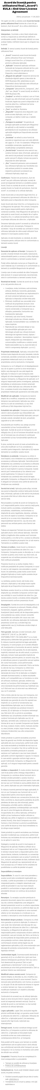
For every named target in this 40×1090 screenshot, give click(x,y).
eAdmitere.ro (33, 26)
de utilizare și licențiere (21, 1063)
